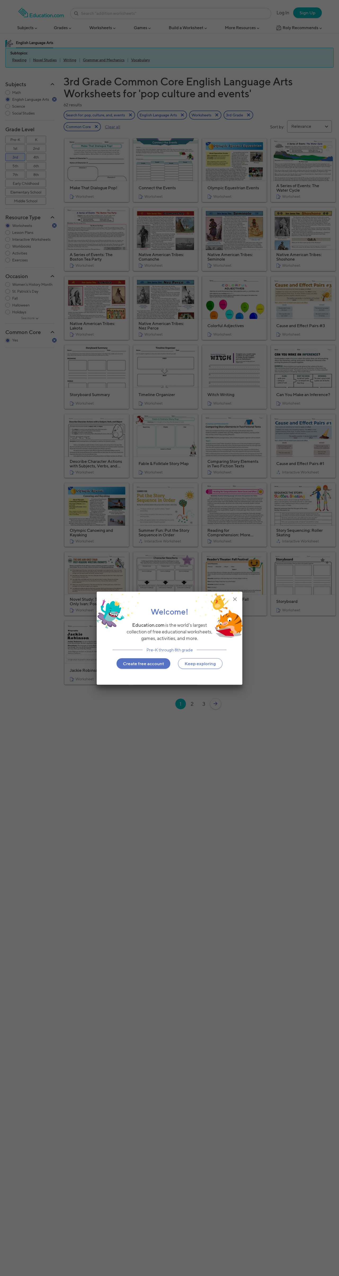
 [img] (235, 599)
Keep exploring (200, 663)
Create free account (143, 663)
